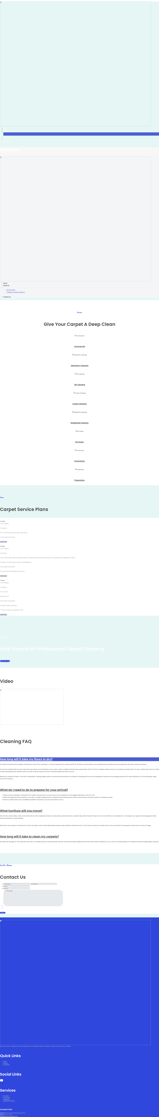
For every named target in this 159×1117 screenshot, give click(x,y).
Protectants (79, 461)
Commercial (79, 346)
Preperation (79, 480)
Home (1, 155)
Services (5, 1063)
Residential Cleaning (79, 423)
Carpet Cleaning (79, 404)
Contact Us (6, 1064)
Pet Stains (79, 442)
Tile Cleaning (79, 384)
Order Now (3, 542)
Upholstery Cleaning (79, 365)
